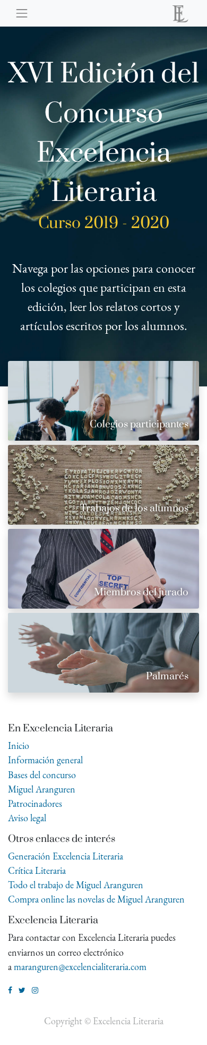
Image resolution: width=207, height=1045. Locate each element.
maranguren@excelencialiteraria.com (80, 966)
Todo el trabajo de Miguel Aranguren (75, 885)
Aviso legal (27, 818)
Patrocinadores (35, 803)
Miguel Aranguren (41, 789)
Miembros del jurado (141, 592)
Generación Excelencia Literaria (65, 856)
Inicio (18, 745)
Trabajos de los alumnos (134, 508)
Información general (45, 760)
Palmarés (167, 676)
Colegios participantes (139, 424)
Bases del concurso (42, 775)
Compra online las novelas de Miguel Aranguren (96, 899)
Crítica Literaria (37, 870)
